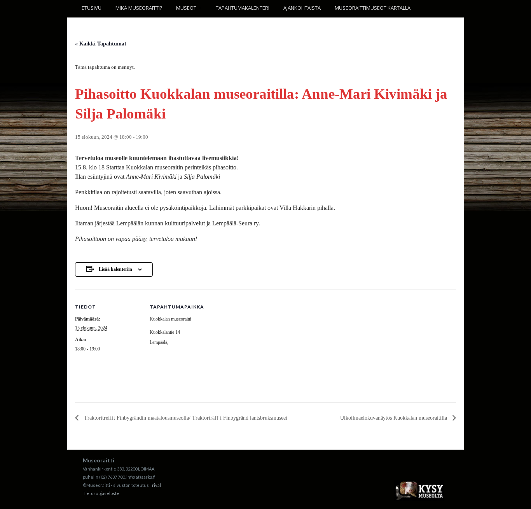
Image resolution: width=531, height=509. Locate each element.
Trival (155, 485)
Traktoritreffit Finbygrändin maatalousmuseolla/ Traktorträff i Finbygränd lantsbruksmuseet (184, 418)
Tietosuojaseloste (101, 493)
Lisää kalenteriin (115, 269)
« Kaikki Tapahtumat (100, 44)
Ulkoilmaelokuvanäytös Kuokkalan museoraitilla (394, 418)
